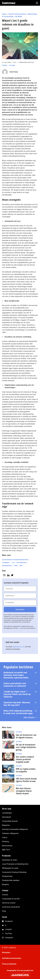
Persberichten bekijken (10, 880)
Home (4, 14)
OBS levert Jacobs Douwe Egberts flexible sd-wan (26, 780)
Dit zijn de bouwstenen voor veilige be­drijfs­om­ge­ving (26, 747)
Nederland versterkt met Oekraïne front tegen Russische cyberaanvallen (16, 675)
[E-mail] (4, 575)
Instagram (9, 938)
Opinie (4, 65)
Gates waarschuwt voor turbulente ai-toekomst (15, 684)
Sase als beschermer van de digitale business (26, 736)
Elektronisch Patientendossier (15, 559)
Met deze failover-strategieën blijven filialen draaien (24, 791)
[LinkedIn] (8, 575)
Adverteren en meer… (10, 860)
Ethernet (6, 562)
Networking (22, 562)
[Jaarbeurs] (20, 974)
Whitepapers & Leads (10, 868)
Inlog (4, 911)
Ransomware (7, 846)
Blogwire (5, 884)
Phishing (5, 842)
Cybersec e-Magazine (10, 833)
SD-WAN (18, 16)
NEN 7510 (6, 850)
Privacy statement (9, 964)
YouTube (8, 933)
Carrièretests (7, 813)
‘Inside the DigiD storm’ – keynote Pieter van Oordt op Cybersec (17, 694)
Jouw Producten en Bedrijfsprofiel (15, 864)
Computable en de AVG (11, 899)
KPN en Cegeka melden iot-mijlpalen (25, 770)
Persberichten (7, 876)
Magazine (6, 825)
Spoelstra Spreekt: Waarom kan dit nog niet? (17, 703)
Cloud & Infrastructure (17, 14)
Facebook (9, 921)
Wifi (21, 565)
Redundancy (7, 565)
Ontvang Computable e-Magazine (15, 829)
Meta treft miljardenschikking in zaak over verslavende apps (18, 712)
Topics (4, 837)
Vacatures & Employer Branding (14, 872)
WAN (15, 565)
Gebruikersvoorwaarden (11, 958)
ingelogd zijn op (18, 647)
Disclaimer (6, 952)
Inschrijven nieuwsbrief (11, 907)
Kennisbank (6, 817)
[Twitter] (12, 575)
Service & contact (8, 903)
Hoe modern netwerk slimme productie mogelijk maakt (25, 759)
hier (19, 628)
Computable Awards (10, 821)
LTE (13, 562)
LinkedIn (8, 929)
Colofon (5, 895)
